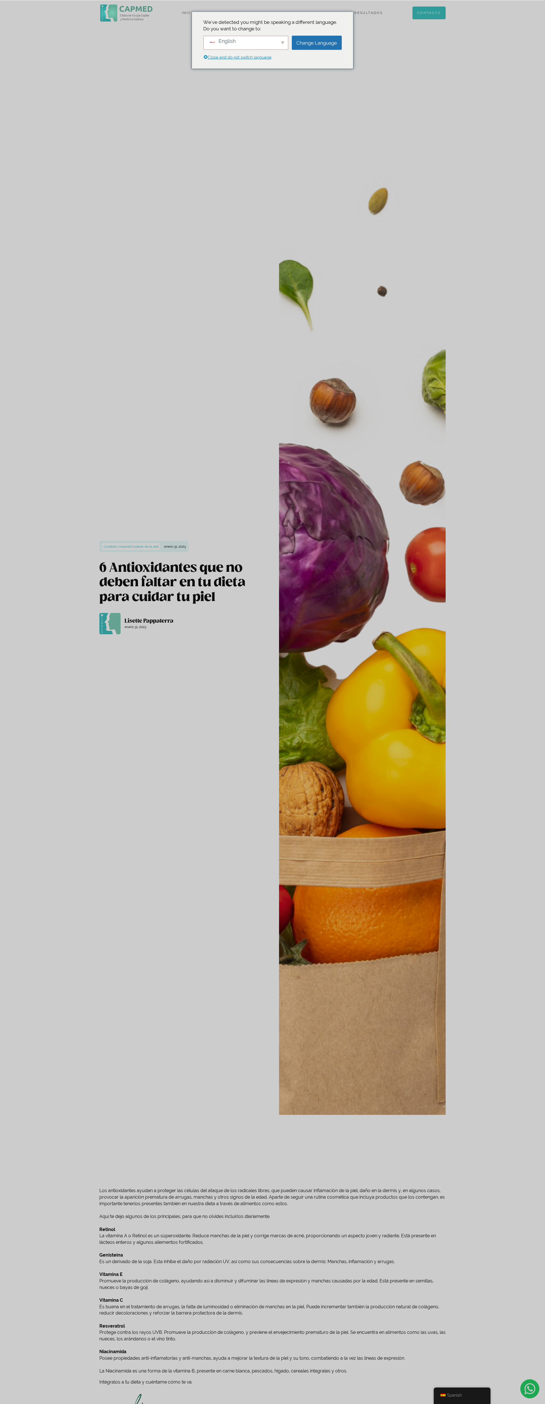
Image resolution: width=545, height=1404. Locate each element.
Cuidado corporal (117, 546)
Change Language (316, 42)
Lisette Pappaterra (149, 621)
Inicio (189, 13)
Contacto (429, 13)
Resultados (368, 13)
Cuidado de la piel (145, 546)
